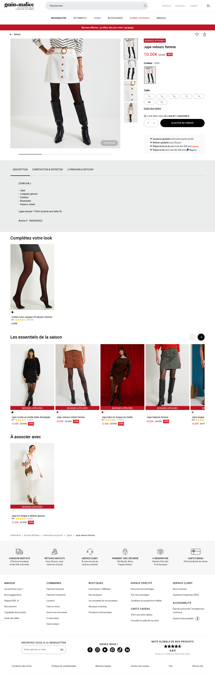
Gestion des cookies (140, 666)
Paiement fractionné (56, 595)
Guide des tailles (11, 618)
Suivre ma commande (57, 612)
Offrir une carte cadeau (141, 615)
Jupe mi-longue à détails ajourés (28, 515)
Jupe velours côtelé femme (71, 417)
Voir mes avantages (140, 595)
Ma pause (97, 606)
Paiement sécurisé (55, 589)
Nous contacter (180, 589)
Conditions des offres (22, 666)
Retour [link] (17, 34)
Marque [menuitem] (161, 18)
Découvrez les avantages (142, 589)
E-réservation (53, 618)
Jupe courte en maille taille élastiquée (31, 417)
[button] (115, 43)
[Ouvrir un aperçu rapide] (115, 43)
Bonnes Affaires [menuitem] (140, 18)
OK (61, 649)
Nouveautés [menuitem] (58, 18)
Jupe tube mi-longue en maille (117, 417)
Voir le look (109, 143)
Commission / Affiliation (100, 589)
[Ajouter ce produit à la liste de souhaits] (197, 34)
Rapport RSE (10, 601)
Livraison (51, 601)
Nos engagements (12, 595)
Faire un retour (53, 606)
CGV (171, 666)
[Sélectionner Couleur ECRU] (150, 75)
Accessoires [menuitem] (115, 18)
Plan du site (197, 666)
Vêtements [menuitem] (80, 18)
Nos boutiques (95, 595)
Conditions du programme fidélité (146, 601)
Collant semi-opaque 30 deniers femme (32, 317)
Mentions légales (103, 666)
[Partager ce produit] (204, 34)
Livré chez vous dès (167, 116)
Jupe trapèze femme (157, 417)
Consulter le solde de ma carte (145, 620)
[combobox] (96, 6)
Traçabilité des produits (15, 612)
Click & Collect (53, 624)
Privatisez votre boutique (100, 612)
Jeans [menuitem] (97, 18)
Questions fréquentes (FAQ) (186, 595)
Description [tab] (20, 169)
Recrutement (10, 606)
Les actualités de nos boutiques (103, 601)
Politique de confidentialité (63, 666)
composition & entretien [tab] (47, 169)
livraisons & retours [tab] (80, 169)
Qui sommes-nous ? (13, 589)
